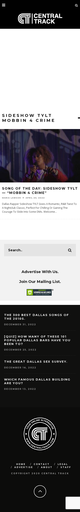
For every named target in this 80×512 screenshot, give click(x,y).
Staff (66, 467)
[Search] (76, 5)
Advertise (23, 467)
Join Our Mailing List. (40, 281)
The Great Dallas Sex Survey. (35, 361)
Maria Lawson (11, 198)
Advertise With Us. (40, 271)
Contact (42, 464)
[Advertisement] (40, 71)
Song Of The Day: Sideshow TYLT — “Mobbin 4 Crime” (40, 191)
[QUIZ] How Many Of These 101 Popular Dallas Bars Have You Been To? (37, 340)
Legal (63, 464)
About (47, 467)
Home (21, 464)
